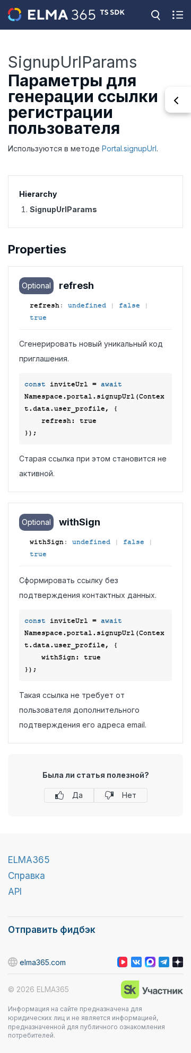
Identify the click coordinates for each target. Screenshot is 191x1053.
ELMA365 (29, 860)
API (15, 891)
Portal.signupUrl (129, 148)
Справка (26, 875)
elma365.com (43, 962)
